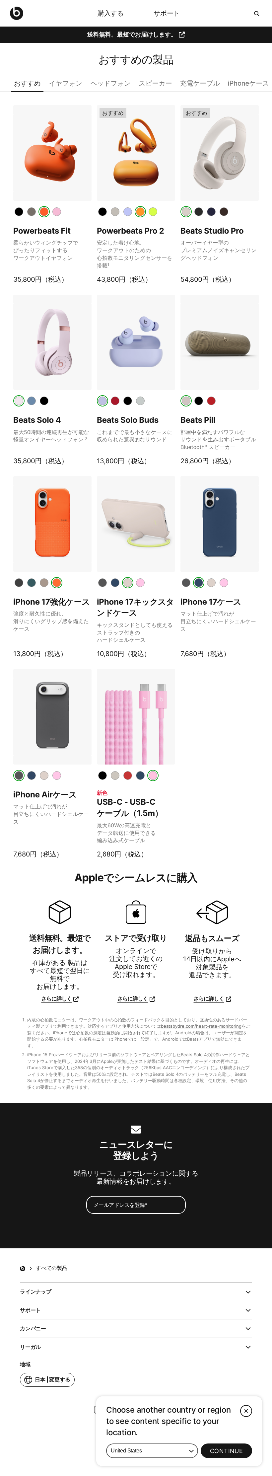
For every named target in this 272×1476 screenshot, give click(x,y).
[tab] (19, 211)
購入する (111, 13)
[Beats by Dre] (16, 13)
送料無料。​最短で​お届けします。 (132, 34)
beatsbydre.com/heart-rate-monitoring (201, 1026)
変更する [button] (52, 1381)
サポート (167, 13)
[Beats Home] (22, 1268)
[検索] (257, 13)
